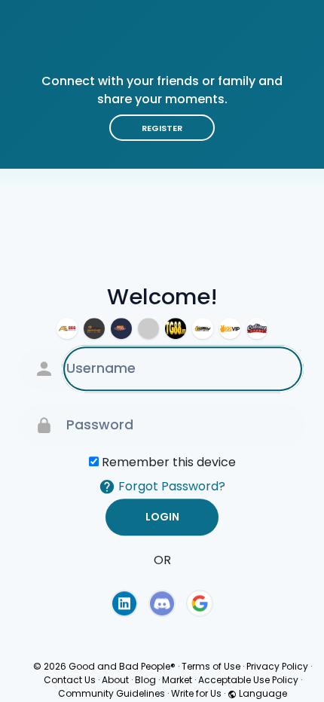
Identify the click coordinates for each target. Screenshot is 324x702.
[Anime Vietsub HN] (148, 328)
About (115, 679)
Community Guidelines (111, 693)
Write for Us (196, 693)
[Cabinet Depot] (256, 328)
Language (262, 693)
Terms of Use (211, 666)
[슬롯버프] (121, 328)
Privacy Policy (277, 666)
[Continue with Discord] (162, 603)
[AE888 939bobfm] (67, 328)
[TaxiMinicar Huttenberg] (202, 328)
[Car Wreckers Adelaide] (94, 328)
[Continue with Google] (199, 603)
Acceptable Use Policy (248, 679)
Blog (145, 679)
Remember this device (169, 462)
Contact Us (70, 679)
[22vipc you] (229, 328)
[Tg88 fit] (175, 328)
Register (162, 128)
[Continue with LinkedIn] (124, 603)
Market (177, 679)
